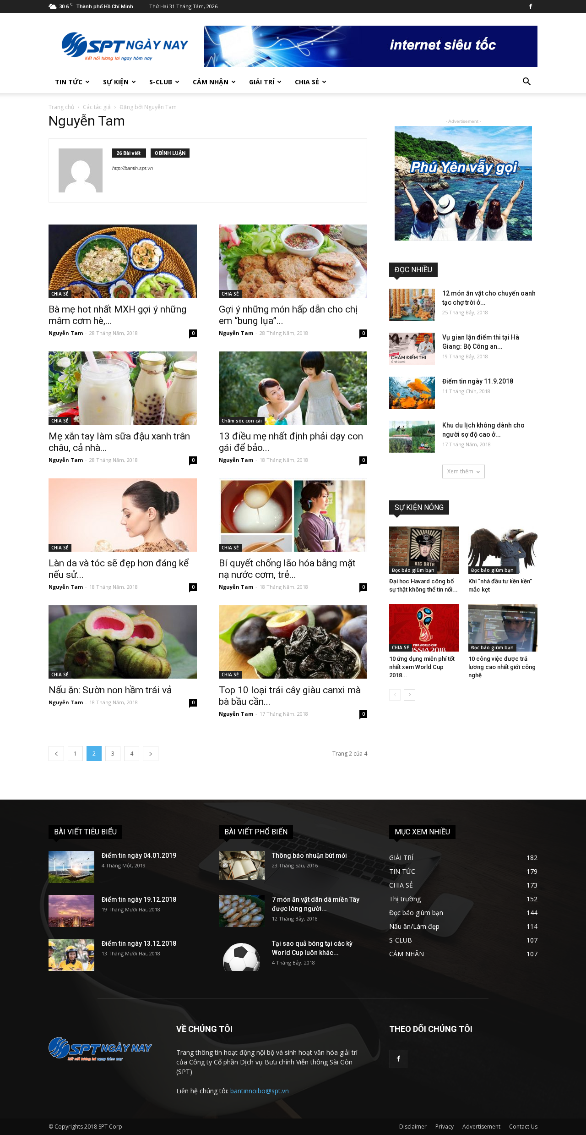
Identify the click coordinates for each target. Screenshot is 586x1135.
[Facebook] (530, 6)
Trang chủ (61, 107)
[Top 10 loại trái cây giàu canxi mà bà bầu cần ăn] (293, 642)
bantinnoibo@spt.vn (259, 1090)
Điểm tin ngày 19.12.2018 (139, 899)
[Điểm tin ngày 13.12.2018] (71, 955)
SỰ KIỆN (116, 81)
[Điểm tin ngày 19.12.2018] (71, 911)
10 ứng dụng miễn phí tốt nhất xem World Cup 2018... (422, 667)
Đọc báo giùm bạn (413, 570)
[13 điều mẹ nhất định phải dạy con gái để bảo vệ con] (293, 388)
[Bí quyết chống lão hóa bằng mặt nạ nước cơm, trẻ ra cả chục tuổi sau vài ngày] (293, 515)
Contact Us (523, 1126)
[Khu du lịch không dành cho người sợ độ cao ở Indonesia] (412, 437)
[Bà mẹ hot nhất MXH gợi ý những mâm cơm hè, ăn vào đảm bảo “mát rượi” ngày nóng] (123, 261)
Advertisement (481, 1126)
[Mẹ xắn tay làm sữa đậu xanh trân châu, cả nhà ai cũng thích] (123, 388)
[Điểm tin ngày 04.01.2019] (71, 867)
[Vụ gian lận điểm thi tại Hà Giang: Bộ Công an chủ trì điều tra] (412, 349)
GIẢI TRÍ (261, 81)
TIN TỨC (68, 81)
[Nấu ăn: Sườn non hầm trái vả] (123, 642)
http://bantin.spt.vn (132, 168)
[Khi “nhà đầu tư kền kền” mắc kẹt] (503, 550)
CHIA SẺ (307, 81)
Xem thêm (460, 471)
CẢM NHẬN (210, 81)
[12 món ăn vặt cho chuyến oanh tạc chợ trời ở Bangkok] (412, 305)
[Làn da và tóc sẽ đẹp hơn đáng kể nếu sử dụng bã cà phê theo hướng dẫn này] (123, 515)
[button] (526, 82)
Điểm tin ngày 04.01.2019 (139, 855)
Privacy (444, 1126)
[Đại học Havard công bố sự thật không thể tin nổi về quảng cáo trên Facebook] (424, 550)
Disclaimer (413, 1126)
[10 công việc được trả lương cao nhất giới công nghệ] (503, 628)
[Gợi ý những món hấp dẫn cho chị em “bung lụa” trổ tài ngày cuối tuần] (293, 261)
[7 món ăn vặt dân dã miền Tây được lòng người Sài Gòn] (242, 911)
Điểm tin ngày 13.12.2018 (139, 943)
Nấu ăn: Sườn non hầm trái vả (110, 690)
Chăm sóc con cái (242, 420)
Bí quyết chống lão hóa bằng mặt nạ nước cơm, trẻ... (287, 569)
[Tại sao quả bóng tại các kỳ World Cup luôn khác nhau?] (242, 955)
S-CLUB (160, 81)
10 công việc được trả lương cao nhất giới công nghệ (502, 667)
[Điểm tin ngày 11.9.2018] (412, 393)
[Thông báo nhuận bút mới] (242, 865)
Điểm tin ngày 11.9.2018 (477, 381)
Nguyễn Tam (66, 332)
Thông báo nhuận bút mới (309, 855)
